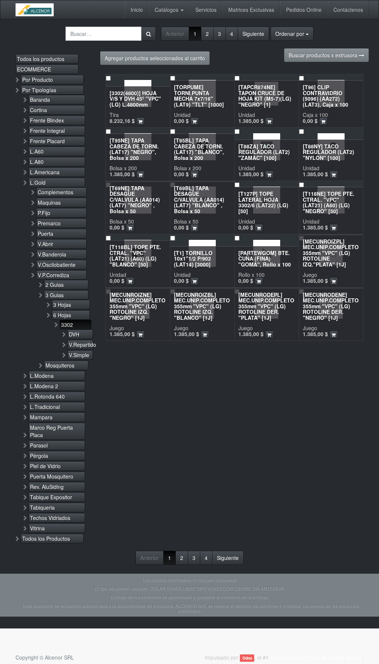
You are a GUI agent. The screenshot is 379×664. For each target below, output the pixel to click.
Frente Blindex (47, 120)
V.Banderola (52, 254)
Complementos (55, 192)
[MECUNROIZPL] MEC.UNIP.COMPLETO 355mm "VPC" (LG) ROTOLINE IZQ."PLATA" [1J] (331, 253)
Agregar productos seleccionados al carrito (155, 58)
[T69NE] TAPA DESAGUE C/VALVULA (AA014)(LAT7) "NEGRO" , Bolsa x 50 (135, 199)
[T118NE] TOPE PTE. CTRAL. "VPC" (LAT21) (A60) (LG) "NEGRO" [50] (328, 202)
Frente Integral (47, 130)
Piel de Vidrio (45, 466)
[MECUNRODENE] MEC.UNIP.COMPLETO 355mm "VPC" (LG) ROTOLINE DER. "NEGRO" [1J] (331, 306)
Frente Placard (47, 141)
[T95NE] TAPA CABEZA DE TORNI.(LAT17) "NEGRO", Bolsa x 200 (134, 149)
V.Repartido (81, 344)
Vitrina (37, 528)
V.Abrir (45, 244)
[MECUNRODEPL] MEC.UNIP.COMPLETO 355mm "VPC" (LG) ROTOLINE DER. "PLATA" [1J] (266, 306)
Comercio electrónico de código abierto (316, 657)
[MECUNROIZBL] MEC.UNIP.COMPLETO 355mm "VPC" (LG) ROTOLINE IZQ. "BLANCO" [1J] (202, 306)
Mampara (41, 417)
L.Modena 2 (44, 386)
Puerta (45, 233)
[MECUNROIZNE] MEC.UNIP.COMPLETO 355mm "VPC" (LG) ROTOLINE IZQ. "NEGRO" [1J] (137, 306)
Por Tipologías (39, 90)
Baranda (40, 99)
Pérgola (39, 455)
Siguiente (253, 33)
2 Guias (55, 284)
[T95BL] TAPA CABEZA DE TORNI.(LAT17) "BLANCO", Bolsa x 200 (199, 149)
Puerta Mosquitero (51, 476)
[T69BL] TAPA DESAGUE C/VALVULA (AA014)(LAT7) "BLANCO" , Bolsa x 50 (199, 199)
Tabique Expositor (51, 497)
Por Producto (37, 79)
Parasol (39, 445)
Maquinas (49, 202)
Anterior (175, 33)
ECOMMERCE (34, 69)
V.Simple (79, 355)
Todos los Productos (46, 538)
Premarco (49, 223)
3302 (67, 324)
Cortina (38, 110)
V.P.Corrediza (53, 275)
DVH (74, 334)
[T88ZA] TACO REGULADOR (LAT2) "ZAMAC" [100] (264, 151)
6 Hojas (62, 315)
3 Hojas (62, 304)
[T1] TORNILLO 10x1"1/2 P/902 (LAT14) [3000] (193, 258)
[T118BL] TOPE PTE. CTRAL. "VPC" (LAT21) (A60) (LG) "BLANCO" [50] (135, 255)
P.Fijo (44, 213)
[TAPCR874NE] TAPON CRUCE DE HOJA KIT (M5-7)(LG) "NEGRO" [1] (264, 95)
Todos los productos (40, 59)
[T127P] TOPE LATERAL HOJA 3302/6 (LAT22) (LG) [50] (263, 202)
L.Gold (38, 182)
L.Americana (45, 172)
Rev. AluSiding (47, 486)
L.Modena (42, 375)
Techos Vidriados (50, 518)
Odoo (247, 658)
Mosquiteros (60, 365)
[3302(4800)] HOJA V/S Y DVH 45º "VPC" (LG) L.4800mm (135, 98)
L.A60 (37, 151)
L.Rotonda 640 (47, 396)
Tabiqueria (42, 507)
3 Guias (55, 295)
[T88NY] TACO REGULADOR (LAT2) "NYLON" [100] (328, 151)
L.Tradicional (45, 406)
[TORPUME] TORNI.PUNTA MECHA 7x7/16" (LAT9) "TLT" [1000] (199, 95)
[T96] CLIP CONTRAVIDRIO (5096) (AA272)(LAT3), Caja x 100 (325, 95)
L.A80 (37, 161)
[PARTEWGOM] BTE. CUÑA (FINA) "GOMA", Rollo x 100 (264, 258)
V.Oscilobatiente (57, 264)
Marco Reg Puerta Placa (51, 431)
